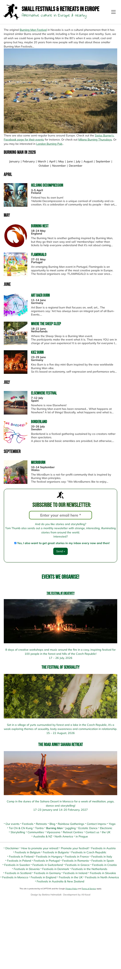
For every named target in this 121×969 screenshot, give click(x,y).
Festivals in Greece (77, 865)
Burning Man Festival (33, 29)
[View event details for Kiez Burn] (15, 372)
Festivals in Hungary (49, 856)
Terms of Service (89, 888)
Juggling (70, 828)
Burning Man (54, 828)
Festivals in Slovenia (27, 869)
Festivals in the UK (71, 877)
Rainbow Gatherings (71, 823)
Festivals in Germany (47, 873)
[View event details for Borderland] (15, 442)
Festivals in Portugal (47, 860)
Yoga (112, 823)
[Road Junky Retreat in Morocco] (60, 773)
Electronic (106, 828)
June (70, 161)
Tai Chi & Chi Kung (21, 828)
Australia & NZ (42, 836)
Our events (13, 823)
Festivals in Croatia (104, 865)
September (103, 161)
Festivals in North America (102, 877)
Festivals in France (77, 856)
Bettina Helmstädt (51, 894)
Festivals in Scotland (18, 873)
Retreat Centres (73, 832)
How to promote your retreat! (39, 848)
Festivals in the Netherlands (89, 869)
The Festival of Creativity (61, 593)
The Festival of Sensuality (61, 667)
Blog (52, 823)
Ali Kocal (85, 894)
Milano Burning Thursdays (95, 139)
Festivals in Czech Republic (88, 852)
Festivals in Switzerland (47, 865)
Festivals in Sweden (17, 865)
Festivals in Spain (102, 860)
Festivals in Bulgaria (56, 852)
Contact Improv (96, 823)
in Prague (82, 836)
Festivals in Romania (75, 860)
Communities (36, 832)
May (61, 161)
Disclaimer (12, 848)
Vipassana (53, 832)
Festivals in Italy (101, 856)
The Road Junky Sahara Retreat (60, 744)
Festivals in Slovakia (103, 873)
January (14, 161)
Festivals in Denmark (55, 869)
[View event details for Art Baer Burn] (15, 315)
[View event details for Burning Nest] (15, 246)
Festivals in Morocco (15, 877)
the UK (106, 832)
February (29, 161)
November (59, 165)
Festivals (27, 823)
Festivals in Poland (19, 860)
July (78, 161)
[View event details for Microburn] (15, 483)
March (42, 161)
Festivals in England (43, 877)
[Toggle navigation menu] (113, 12)
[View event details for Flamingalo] (15, 275)
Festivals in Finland (21, 856)
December (75, 165)
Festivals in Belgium (27, 852)
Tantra (39, 828)
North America (64, 836)
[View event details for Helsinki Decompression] (15, 205)
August (88, 161)
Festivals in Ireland (75, 873)
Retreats (41, 823)
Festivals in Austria (103, 848)
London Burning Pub (49, 143)
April (52, 161)
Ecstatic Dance (88, 828)
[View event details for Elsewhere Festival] (15, 413)
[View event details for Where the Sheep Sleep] (15, 344)
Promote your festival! (75, 848)
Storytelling (18, 832)
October (44, 165)
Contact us (92, 832)
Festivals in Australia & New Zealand (60, 881)
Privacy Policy (72, 888)
